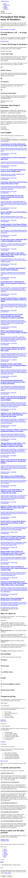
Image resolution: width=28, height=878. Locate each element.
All (1, 139)
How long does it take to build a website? (9, 782)
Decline (3, 876)
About (4, 851)
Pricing (5, 855)
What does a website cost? (7, 773)
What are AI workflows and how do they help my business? (13, 791)
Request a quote (4, 760)
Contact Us (6, 8)
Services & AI (6, 5)
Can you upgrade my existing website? (9, 812)
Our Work (5, 854)
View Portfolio (12, 29)
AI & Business (15, 139)
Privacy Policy (8, 873)
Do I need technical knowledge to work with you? (11, 821)
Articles (5, 6)
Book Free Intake (4, 41)
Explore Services (4, 29)
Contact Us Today (5, 839)
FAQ (4, 857)
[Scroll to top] (2, 868)
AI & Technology (7, 139)
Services (5, 850)
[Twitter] (3, 862)
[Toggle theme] (3, 12)
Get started (3, 719)
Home (4, 3)
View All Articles (4, 610)
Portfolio (5, 7)
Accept (9, 876)
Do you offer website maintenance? (8, 803)
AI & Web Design (23, 139)
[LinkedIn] (1, 862)
